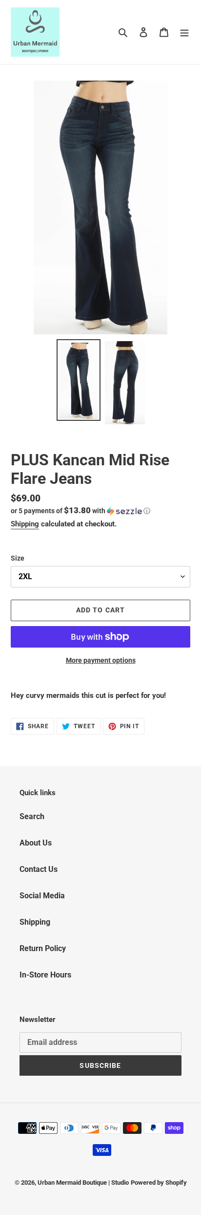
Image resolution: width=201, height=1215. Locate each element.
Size (17, 558)
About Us (36, 842)
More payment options (101, 660)
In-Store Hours (45, 974)
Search (32, 816)
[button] (80, 511)
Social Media (42, 895)
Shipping (25, 524)
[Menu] (184, 32)
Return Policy (43, 948)
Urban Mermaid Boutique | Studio (83, 1182)
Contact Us (39, 869)
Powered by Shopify (159, 1182)
